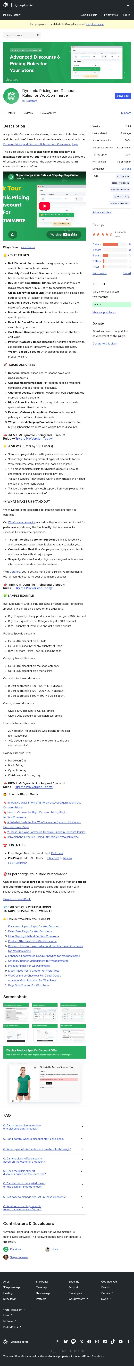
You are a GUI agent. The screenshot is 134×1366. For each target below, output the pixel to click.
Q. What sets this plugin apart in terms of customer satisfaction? (22, 1208)
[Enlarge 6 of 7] (81, 1028)
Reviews (28, 113)
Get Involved (109, 1281)
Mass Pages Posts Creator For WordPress (33, 970)
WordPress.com (14, 1309)
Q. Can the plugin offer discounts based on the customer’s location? (24, 1160)
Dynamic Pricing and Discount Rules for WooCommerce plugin (40, 144)
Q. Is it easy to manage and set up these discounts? (34, 1197)
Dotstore (31, 100)
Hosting (8, 1293)
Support (126, 113)
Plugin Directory (12, 14)
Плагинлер (43, 1293)
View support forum (104, 312)
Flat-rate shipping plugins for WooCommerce (34, 926)
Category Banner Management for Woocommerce (38, 960)
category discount (120, 183)
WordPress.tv (78, 1299)
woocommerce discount (120, 203)
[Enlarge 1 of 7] (24, 1007)
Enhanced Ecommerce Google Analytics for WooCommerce (44, 956)
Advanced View (101, 212)
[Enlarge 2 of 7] (53, 1007)
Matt (7, 1315)
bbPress (10, 1321)
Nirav (55, 1249)
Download (123, 95)
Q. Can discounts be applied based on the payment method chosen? (24, 1185)
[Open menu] (129, 5)
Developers (75, 1293)
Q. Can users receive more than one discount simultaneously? (22, 1127)
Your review (99, 273)
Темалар (41, 1287)
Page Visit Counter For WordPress (28, 985)
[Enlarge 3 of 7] (81, 1007)
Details (11, 113)
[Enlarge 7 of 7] (81, 1050)
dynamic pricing (121, 196)
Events (105, 1287)
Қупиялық (9, 1299)
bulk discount (123, 176)
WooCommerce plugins (21, 522)
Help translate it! (95, 24)
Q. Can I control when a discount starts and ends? (33, 1138)
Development (48, 113)
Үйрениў (74, 1281)
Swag (106, 1299)
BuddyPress (12, 1327)
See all (127, 273)
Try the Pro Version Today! (34, 438)
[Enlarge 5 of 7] (53, 1028)
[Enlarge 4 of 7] (24, 1028)
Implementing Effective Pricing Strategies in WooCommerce (43, 837)
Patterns (41, 1299)
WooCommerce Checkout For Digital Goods (34, 975)
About (6, 1281)
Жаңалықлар (11, 1287)
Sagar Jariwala (19, 1257)
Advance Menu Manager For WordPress (32, 980)
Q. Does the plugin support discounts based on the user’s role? (24, 1172)
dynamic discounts (120, 189)
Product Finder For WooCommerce (29, 965)
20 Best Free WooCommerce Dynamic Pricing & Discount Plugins (46, 832)
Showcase (42, 1281)
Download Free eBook (17, 899)
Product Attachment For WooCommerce (32, 941)
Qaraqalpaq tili (19, 1341)
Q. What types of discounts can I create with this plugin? (37, 1149)
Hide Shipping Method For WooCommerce (33, 936)
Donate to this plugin (104, 343)
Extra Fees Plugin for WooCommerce (30, 931)
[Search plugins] (38, 35)
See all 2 (126, 168)
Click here (57, 853)
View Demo (28, 247)
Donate (107, 1293)
